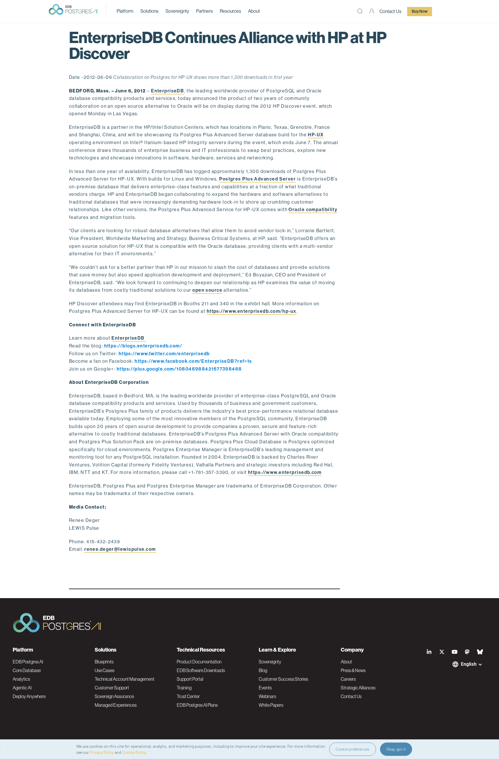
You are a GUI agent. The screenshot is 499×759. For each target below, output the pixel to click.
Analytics (21, 679)
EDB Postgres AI (28, 661)
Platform (125, 11)
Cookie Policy (134, 752)
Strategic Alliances (358, 687)
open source (207, 290)
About (254, 11)
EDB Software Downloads (201, 670)
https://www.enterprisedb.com (284, 472)
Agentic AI (22, 687)
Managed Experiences (116, 705)
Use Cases (104, 670)
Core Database (27, 670)
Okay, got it (396, 749)
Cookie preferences (353, 749)
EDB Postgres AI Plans (197, 705)
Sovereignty (177, 11)
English (468, 664)
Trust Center (188, 696)
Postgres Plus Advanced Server (257, 179)
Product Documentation (199, 661)
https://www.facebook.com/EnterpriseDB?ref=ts (194, 361)
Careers (348, 679)
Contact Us (390, 11)
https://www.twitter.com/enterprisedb (165, 353)
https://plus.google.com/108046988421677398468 (179, 369)
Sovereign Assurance (114, 696)
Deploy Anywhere (29, 696)
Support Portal (190, 679)
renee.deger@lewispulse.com (120, 549)
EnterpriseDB (167, 91)
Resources (230, 11)
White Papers (271, 705)
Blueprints (104, 661)
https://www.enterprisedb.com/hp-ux (252, 311)
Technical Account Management (124, 679)
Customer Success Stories (283, 679)
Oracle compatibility (312, 209)
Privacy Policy (102, 752)
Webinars (267, 696)
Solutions (149, 11)
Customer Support (112, 687)
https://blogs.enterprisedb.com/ (144, 346)
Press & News (353, 670)
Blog (263, 670)
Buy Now (419, 11)
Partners (204, 11)
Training (184, 687)
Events (265, 687)
